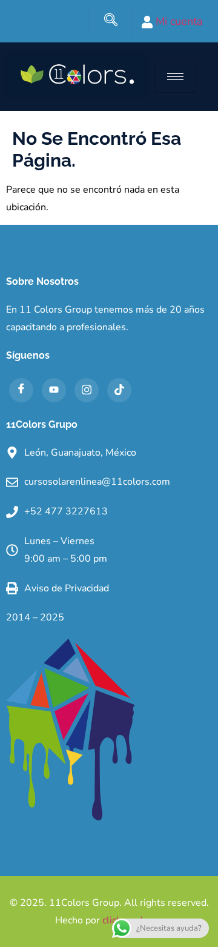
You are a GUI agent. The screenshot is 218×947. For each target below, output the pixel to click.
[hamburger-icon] (175, 77)
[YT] (54, 390)
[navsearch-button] (111, 21)
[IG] (86, 390)
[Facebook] (21, 390)
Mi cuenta (178, 21)
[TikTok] (119, 390)
